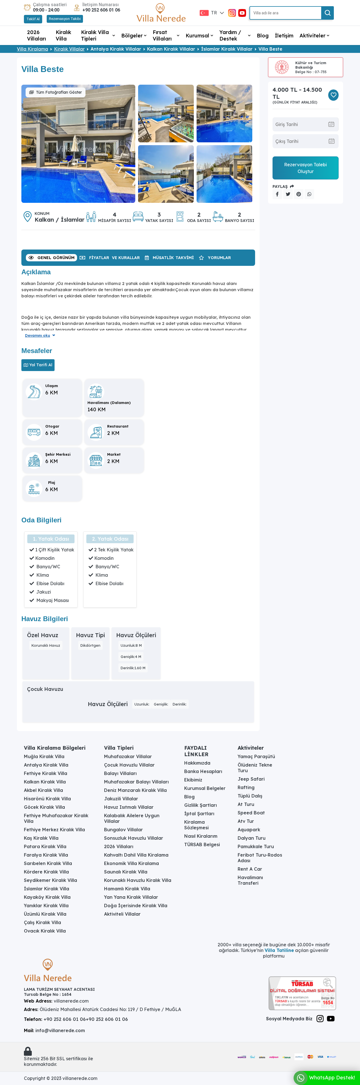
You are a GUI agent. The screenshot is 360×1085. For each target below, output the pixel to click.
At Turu (246, 804)
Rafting (246, 787)
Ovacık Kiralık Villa (45, 931)
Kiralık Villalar (69, 49)
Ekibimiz (193, 780)
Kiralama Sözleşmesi (196, 824)
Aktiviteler (312, 35)
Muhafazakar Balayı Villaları (136, 782)
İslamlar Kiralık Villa (46, 888)
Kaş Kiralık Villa (41, 838)
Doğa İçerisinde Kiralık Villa (135, 905)
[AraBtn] (327, 13)
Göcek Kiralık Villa (44, 807)
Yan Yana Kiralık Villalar (131, 897)
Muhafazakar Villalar (128, 756)
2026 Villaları (36, 35)
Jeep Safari (251, 779)
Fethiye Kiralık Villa (45, 773)
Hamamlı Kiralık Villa (127, 888)
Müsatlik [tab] (173, 257)
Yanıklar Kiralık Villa (46, 905)
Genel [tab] (56, 257)
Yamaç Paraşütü (256, 756)
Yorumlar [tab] (219, 257)
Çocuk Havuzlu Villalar (129, 765)
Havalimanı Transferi (250, 880)
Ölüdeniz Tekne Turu (255, 767)
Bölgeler (132, 35)
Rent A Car (250, 869)
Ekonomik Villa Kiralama (131, 863)
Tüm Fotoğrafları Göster (59, 92)
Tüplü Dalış (250, 796)
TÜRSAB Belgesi (202, 844)
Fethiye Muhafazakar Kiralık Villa (56, 818)
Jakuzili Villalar (121, 798)
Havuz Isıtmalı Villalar (129, 807)
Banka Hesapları (203, 771)
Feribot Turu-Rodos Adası (260, 857)
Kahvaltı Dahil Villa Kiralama (136, 855)
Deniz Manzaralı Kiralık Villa (135, 790)
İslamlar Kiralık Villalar (227, 49)
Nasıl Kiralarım (200, 836)
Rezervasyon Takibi (65, 19)
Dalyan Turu (252, 838)
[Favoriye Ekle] (333, 95)
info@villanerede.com (60, 1030)
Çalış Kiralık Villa (42, 922)
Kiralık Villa (63, 35)
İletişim (284, 35)
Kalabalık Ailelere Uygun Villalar (131, 818)
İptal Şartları (199, 813)
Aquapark (249, 829)
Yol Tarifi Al (40, 364)
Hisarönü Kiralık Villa (47, 798)
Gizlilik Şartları (200, 805)
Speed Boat (251, 813)
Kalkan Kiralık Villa (45, 782)
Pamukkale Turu (256, 846)
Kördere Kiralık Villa (46, 872)
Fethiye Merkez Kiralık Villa (54, 829)
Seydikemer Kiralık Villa (50, 880)
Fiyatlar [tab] (114, 257)
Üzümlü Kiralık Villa (45, 914)
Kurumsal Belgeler (205, 788)
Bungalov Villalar (123, 829)
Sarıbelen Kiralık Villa (48, 863)
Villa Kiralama (32, 49)
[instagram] (232, 12)
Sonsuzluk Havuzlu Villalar (133, 838)
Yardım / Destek (230, 35)
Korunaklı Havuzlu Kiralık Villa (137, 880)
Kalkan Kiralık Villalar (171, 49)
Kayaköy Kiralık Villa (47, 897)
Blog (263, 35)
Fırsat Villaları (162, 35)
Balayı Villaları (120, 773)
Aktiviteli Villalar (122, 914)
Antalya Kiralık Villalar (116, 49)
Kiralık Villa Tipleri (95, 35)
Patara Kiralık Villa (45, 846)
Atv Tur (246, 821)
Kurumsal (197, 35)
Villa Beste (270, 49)
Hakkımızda (197, 763)
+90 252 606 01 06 (101, 10)
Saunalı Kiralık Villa (125, 872)
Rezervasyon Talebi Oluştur (305, 168)
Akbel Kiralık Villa (43, 790)
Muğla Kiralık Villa (44, 756)
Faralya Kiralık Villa (46, 855)
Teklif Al (33, 19)
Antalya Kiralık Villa (46, 765)
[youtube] (242, 12)
